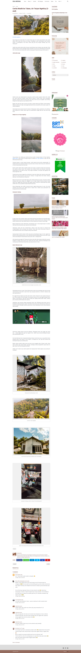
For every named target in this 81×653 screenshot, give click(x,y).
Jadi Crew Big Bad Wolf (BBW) (58, 237)
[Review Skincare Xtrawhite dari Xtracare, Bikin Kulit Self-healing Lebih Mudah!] (60, 215)
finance (63, 64)
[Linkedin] (42, 560)
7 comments (29, 13)
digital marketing (56, 62)
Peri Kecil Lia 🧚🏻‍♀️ (18, 628)
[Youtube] (55, 9)
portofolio (55, 67)
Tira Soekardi (18, 599)
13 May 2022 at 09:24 (20, 577)
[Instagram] (65, 648)
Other (59, 1)
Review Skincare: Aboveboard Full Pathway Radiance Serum (59, 207)
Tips (56, 1)
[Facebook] (63, 648)
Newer (14, 564)
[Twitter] (37, 560)
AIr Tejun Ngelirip (39, 158)
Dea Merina (17, 1)
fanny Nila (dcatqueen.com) (21, 581)
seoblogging (64, 67)
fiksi (54, 64)
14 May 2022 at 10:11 (19, 609)
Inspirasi (63, 60)
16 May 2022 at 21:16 (19, 638)
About (25, 1)
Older (48, 564)
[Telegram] (31, 560)
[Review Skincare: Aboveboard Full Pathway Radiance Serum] (60, 205)
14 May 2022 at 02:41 (19, 602)
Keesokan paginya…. (17, 37)
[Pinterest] (47, 560)
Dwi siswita (17, 574)
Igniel (67, 651)
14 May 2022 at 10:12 (19, 618)
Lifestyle (34, 1)
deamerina (19, 553)
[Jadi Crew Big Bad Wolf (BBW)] (60, 235)
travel (15, 548)
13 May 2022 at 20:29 (20, 596)
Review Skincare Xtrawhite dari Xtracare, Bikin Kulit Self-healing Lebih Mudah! (60, 217)
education (64, 62)
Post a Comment (16, 642)
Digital (52, 1)
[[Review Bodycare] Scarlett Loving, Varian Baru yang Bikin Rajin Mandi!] (60, 225)
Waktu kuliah (15, 158)
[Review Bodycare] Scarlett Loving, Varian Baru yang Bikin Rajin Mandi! (59, 228)
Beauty (29, 1)
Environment (47, 1)
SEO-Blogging (40, 1)
